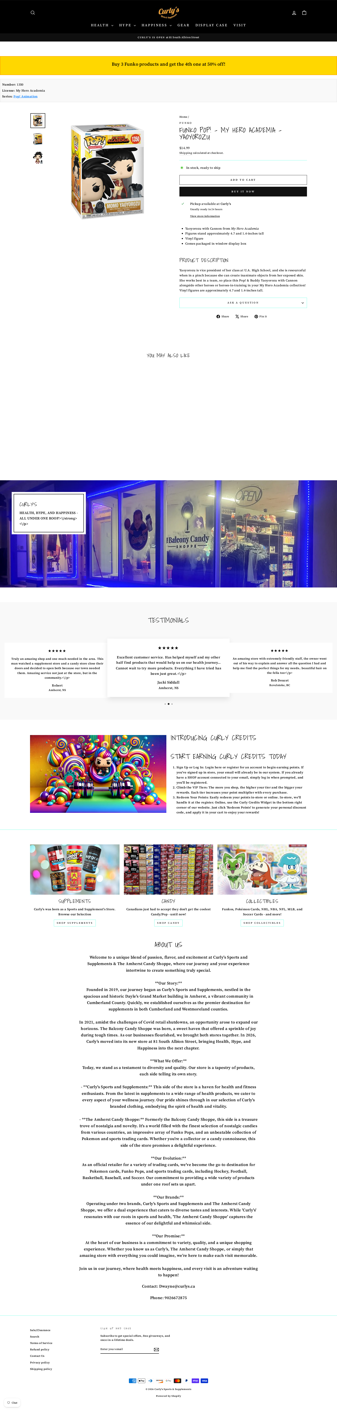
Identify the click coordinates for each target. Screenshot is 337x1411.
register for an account (244, 767)
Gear (183, 25)
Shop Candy (168, 922)
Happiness (155, 25)
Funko (185, 123)
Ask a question (243, 302)
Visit (239, 25)
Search (34, 1336)
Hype (126, 25)
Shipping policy (41, 1369)
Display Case (211, 25)
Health (100, 25)
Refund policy (39, 1349)
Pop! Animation (25, 96)
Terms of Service (41, 1343)
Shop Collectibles (262, 922)
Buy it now (243, 191)
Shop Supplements (75, 922)
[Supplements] (75, 869)
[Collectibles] (262, 869)
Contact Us (37, 1356)
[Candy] (168, 869)
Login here (213, 767)
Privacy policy (40, 1362)
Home (183, 117)
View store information (205, 216)
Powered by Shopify (168, 1396)
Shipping (185, 153)
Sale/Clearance (40, 1330)
